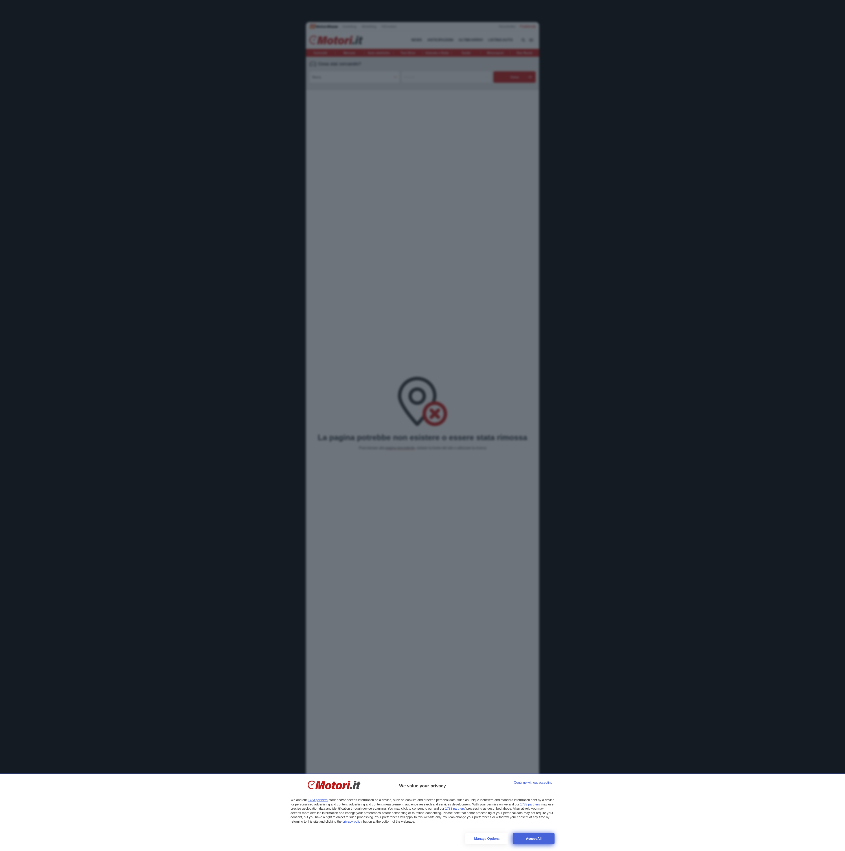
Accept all (534, 838)
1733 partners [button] (318, 800)
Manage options (487, 838)
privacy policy (352, 821)
